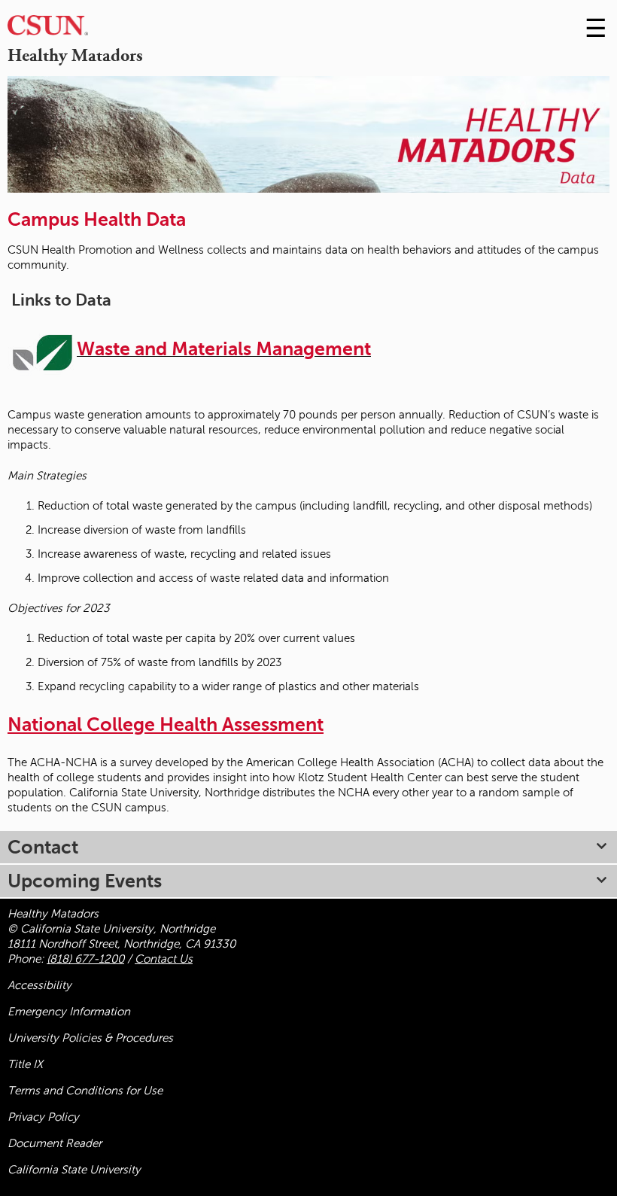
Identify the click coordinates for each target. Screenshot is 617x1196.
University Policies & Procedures (90, 1038)
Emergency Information (69, 1012)
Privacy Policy (43, 1117)
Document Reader (55, 1143)
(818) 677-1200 (85, 959)
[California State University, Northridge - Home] (48, 29)
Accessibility (39, 985)
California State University (74, 1170)
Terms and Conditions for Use (85, 1091)
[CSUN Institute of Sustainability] (42, 351)
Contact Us (164, 959)
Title (25, 1064)
